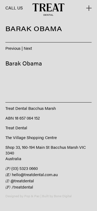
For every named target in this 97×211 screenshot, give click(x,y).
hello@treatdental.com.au (31, 174)
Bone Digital (63, 195)
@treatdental (19, 180)
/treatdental (19, 187)
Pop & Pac (32, 195)
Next (28, 48)
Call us (14, 7)
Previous (12, 48)
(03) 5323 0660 (21, 168)
